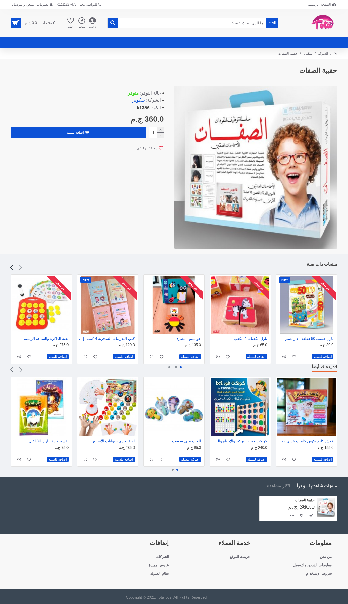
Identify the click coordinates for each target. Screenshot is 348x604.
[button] (20, 267)
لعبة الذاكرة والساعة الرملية (46, 338)
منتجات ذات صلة (322, 264)
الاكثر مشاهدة (279, 485)
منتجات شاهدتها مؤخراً (317, 485)
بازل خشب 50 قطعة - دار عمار (309, 338)
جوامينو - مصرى (188, 338)
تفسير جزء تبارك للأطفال (49, 441)
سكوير (307, 53)
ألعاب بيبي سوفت (186, 441)
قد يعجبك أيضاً (324, 366)
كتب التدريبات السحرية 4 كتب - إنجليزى (107, 338)
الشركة (323, 53)
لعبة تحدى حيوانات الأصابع (114, 441)
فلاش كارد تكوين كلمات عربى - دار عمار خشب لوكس (305, 441)
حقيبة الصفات (305, 500)
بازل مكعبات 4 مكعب (250, 338)
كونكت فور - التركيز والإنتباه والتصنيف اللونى (239, 441)
